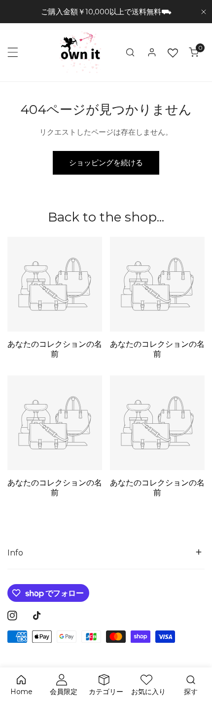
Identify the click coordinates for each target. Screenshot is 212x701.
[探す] (130, 52)
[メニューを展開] (13, 52)
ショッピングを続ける (106, 162)
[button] (194, 52)
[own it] (80, 52)
